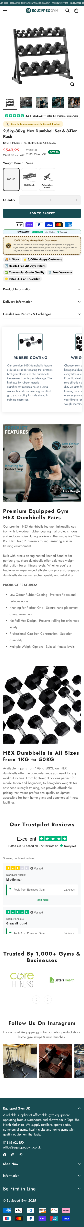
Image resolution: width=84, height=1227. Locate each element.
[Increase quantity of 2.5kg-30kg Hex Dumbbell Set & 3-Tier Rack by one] (76, 200)
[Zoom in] (72, 84)
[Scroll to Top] (77, 1205)
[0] (76, 10)
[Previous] (36, 999)
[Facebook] (4, 1154)
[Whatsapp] (21, 1154)
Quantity (9, 200)
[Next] (48, 999)
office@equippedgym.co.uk (22, 1147)
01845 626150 (13, 1142)
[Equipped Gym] (42, 10)
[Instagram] (12, 1154)
